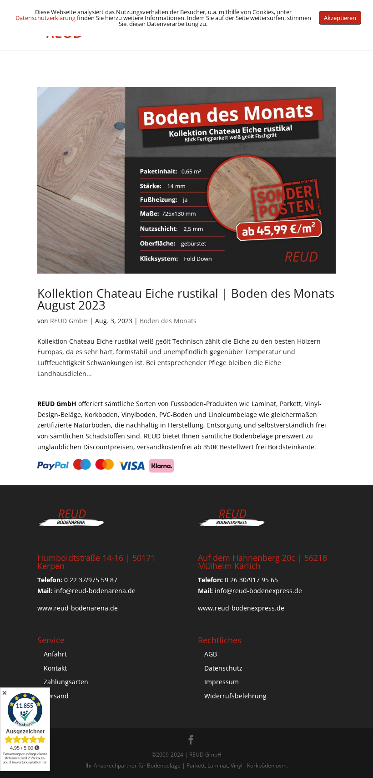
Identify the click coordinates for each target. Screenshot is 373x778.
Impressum (221, 681)
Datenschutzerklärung (45, 18)
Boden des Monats (168, 320)
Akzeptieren (340, 18)
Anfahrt (55, 654)
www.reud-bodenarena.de (77, 608)
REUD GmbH (69, 320)
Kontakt (55, 668)
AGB (210, 654)
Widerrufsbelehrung (235, 696)
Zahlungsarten (66, 681)
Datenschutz (223, 668)
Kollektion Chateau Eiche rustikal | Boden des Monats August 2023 (185, 299)
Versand (56, 696)
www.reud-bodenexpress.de (241, 608)
